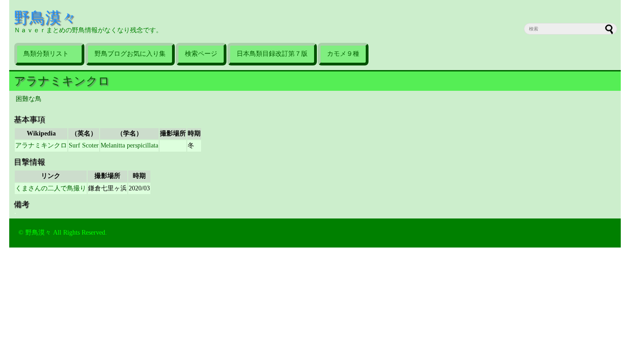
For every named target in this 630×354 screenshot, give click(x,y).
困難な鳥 (29, 98)
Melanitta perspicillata (129, 145)
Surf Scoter (84, 145)
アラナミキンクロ (62, 81)
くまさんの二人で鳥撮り (50, 188)
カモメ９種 (343, 53)
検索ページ (201, 53)
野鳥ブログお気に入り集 (130, 53)
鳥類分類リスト (49, 53)
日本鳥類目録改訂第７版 (272, 53)
